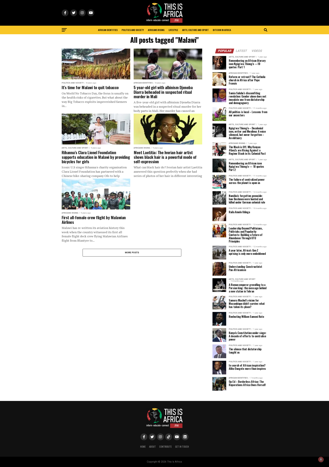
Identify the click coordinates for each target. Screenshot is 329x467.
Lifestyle (173, 30)
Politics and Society (133, 30)
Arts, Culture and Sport (195, 30)
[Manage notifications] (321, 459)
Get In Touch (182, 446)
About (152, 446)
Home (143, 446)
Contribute (165, 446)
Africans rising (156, 30)
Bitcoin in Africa (222, 30)
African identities (108, 30)
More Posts (132, 252)
